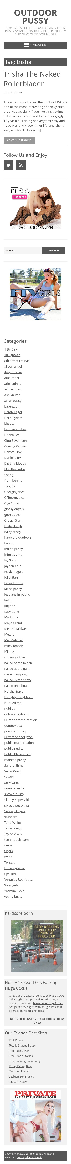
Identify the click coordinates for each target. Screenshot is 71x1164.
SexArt (8, 777)
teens (8, 845)
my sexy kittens (15, 657)
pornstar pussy (15, 731)
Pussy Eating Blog (20, 1066)
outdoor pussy (35, 16)
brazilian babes (15, 429)
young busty (13, 897)
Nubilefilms (12, 703)
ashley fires (12, 389)
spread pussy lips (17, 805)
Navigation (37, 45)
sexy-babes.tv (14, 788)
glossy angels (14, 509)
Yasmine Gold (14, 891)
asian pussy (12, 401)
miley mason (13, 646)
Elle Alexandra (14, 469)
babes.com (12, 406)
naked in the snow (17, 680)
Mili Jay (9, 651)
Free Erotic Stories (21, 1056)
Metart (9, 634)
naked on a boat (16, 686)
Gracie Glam (13, 520)
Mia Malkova (13, 640)
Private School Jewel (18, 737)
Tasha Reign (13, 828)
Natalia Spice (13, 691)
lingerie (9, 606)
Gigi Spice (11, 503)
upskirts (10, 874)
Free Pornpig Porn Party (24, 1061)
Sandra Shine (13, 765)
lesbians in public (17, 594)
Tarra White (12, 822)
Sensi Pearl (12, 771)
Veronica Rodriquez (18, 879)
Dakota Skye (13, 452)
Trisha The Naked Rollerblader (32, 78)
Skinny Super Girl (16, 800)
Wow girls (11, 885)
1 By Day (10, 349)
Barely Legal (13, 412)
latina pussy (13, 589)
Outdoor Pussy (18, 1071)
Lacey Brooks (13, 583)
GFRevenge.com (16, 497)
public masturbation (19, 743)
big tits (9, 423)
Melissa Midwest (16, 629)
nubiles (9, 708)
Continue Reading (19, 140)
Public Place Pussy (17, 754)
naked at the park (16, 668)
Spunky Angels (14, 811)
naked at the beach (18, 663)
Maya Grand (13, 623)
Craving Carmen (15, 446)
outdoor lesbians (16, 714)
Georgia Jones (14, 492)
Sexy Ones (11, 782)
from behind (13, 480)
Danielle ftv (12, 458)
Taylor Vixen (13, 834)
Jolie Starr (11, 577)
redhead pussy (15, 760)
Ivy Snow (10, 560)
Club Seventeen (15, 440)
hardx (8, 543)
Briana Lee (12, 435)
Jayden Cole (12, 566)
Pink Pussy (16, 1040)
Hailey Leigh (13, 526)
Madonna (11, 617)
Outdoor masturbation (20, 720)
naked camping (15, 674)
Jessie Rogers (13, 572)
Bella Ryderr (13, 418)
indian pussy (13, 549)
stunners (10, 817)
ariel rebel (11, 378)
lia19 (7, 600)
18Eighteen (12, 355)
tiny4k (8, 851)
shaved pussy (14, 794)
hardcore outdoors (18, 537)
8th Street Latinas (16, 361)
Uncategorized (14, 868)
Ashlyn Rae (12, 395)
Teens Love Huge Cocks (48, 1003)
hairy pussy (12, 532)
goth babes (12, 515)
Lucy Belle (11, 611)
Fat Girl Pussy (18, 1082)
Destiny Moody (15, 463)
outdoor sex (13, 725)
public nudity (13, 748)
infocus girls (13, 554)
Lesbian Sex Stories (21, 1076)
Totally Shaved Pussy (22, 1045)
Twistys (9, 862)
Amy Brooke (13, 372)
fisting (8, 475)
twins (8, 857)
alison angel (13, 366)
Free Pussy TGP (19, 1051)
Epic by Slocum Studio (29, 1157)
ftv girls (9, 486)
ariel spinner (13, 383)
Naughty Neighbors (18, 697)
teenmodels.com (16, 839)
